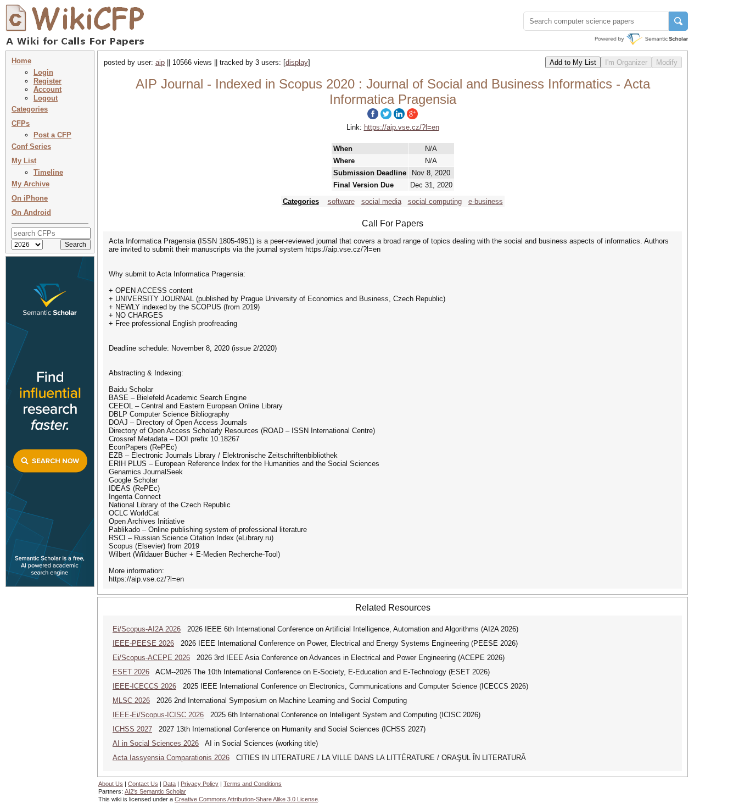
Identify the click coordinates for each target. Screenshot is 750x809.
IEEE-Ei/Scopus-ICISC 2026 (158, 715)
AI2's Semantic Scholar (155, 791)
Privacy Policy (200, 783)
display (297, 62)
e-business (485, 201)
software (341, 201)
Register (47, 81)
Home (21, 61)
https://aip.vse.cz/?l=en (401, 127)
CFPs (21, 123)
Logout (45, 98)
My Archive (30, 184)
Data (169, 783)
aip (160, 62)
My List (24, 161)
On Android (31, 212)
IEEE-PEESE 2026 (143, 643)
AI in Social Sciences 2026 (156, 743)
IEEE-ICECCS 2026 (144, 686)
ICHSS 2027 (132, 729)
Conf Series (31, 146)
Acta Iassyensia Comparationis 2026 (171, 757)
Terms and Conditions (252, 783)
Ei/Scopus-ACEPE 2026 (151, 657)
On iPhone (30, 198)
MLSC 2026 (131, 700)
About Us (110, 783)
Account (47, 89)
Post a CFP (52, 135)
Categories (30, 109)
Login (43, 72)
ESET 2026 (131, 672)
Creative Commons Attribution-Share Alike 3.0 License (246, 799)
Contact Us (143, 783)
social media (381, 201)
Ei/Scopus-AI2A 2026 (147, 629)
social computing (435, 201)
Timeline (48, 172)
